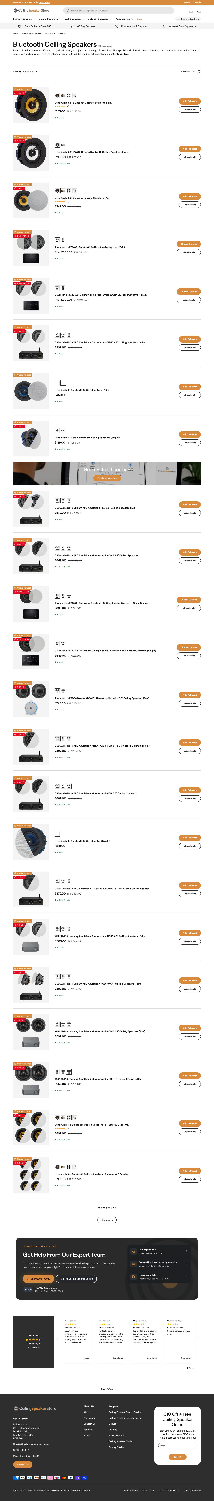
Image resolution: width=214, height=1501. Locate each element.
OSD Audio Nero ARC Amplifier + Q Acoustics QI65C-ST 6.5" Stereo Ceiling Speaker (102, 888)
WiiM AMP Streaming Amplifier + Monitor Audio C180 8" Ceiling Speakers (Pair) (99, 1079)
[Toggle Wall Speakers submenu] (83, 19)
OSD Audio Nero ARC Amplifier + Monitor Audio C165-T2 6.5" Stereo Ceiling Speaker (102, 745)
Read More (122, 53)
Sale (139, 18)
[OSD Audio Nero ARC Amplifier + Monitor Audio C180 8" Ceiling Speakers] (31, 794)
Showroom (89, 1418)
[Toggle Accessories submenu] (132, 19)
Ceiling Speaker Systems (31, 33)
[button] (199, 10)
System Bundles (22, 18)
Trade (187, 2)
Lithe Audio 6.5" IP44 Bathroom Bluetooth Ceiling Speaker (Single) (92, 152)
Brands (197, 2)
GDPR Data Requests (192, 1490)
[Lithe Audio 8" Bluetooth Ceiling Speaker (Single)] (31, 842)
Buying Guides (116, 1447)
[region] (128, 1339)
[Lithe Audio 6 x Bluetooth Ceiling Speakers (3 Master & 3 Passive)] (31, 1175)
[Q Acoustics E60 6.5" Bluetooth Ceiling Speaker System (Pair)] (31, 248)
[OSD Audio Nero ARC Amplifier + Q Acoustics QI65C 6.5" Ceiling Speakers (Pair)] (31, 343)
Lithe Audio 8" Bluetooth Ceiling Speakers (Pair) (82, 390)
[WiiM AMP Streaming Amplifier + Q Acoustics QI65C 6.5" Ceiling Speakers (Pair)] (31, 937)
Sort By (17, 71)
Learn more (44, 2)
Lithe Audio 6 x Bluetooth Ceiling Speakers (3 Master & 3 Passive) (92, 1174)
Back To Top (107, 1389)
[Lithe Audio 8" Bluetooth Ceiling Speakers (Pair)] (31, 391)
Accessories (123, 18)
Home (15, 33)
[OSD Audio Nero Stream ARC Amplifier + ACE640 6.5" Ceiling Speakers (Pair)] (31, 985)
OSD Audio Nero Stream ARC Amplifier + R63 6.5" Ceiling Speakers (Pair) (95, 507)
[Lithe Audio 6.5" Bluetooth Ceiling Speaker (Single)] (31, 105)
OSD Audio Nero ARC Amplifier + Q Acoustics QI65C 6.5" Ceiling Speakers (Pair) (100, 342)
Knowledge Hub (117, 1435)
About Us (88, 1412)
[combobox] (118, 10)
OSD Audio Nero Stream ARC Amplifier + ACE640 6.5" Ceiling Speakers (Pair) (98, 983)
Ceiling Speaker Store (29, 1490)
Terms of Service (131, 1490)
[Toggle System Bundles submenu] (34, 19)
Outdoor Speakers (98, 18)
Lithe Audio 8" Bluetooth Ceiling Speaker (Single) (82, 841)
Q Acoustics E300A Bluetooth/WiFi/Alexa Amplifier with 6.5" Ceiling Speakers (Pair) (102, 698)
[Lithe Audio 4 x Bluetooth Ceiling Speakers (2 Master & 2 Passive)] (31, 1127)
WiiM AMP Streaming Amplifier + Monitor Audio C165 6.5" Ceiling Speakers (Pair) (100, 1031)
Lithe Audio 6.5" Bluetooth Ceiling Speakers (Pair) (82, 197)
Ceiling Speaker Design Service (125, 1412)
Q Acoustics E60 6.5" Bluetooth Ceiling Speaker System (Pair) (90, 247)
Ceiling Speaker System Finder (125, 1418)
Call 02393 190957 (40, 1278)
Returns (113, 1429)
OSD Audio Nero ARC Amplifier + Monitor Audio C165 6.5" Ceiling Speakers (96, 555)
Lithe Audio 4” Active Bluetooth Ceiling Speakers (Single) (87, 437)
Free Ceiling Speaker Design (78, 1278)
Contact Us (22, 1464)
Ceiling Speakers (48, 18)
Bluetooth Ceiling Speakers (55, 33)
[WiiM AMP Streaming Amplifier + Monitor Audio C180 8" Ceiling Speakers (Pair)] (31, 1080)
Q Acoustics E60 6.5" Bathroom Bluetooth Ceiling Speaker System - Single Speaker (102, 603)
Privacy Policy (148, 1490)
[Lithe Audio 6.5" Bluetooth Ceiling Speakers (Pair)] (31, 200)
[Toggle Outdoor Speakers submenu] (111, 19)
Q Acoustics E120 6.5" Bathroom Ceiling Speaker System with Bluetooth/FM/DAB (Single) (105, 650)
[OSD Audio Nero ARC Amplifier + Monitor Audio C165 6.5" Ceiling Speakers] (31, 556)
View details (190, 109)
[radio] (57, 95)
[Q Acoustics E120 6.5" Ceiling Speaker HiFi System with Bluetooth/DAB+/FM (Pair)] (31, 296)
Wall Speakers (73, 18)
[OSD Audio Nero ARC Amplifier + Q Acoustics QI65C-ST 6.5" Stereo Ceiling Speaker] (31, 889)
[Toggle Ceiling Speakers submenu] (60, 19)
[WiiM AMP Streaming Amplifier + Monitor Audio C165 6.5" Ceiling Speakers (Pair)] (31, 1032)
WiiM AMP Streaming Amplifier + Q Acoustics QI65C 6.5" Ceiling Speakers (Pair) (100, 936)
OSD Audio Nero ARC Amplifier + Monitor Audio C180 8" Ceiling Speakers (96, 793)
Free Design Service (107, 478)
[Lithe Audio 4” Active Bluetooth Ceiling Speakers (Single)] (31, 438)
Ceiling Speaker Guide (120, 1441)
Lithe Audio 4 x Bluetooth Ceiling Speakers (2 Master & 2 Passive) (92, 1124)
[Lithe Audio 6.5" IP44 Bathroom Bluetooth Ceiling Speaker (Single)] (31, 153)
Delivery (113, 1423)
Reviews (88, 1429)
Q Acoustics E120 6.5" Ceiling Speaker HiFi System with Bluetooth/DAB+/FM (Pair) (101, 294)
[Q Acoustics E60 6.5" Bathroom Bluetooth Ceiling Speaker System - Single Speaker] (31, 604)
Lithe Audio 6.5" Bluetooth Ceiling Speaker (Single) (83, 102)
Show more (107, 1220)
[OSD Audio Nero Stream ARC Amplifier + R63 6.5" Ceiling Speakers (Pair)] (31, 509)
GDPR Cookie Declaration (169, 1490)
